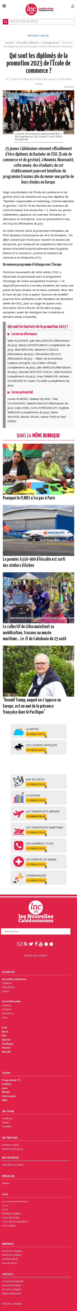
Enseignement (51, 42)
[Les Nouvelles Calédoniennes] (39, 9)
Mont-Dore (8, 1013)
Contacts (8, 1274)
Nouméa (6, 1005)
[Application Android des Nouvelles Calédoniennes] (46, 944)
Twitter (6, 1122)
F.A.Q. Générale (10, 1217)
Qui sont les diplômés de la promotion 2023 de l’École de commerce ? (38, 63)
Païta (4, 1017)
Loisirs (6, 1073)
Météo (6, 1092)
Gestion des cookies (35, 955)
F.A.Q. (5, 1194)
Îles (4, 1035)
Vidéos (6, 1183)
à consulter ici (36, 734)
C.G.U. (5, 1205)
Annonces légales (12, 1289)
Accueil (9, 42)
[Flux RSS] (26, 944)
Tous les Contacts (12, 1303)
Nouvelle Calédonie (28, 42)
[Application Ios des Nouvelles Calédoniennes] (52, 944)
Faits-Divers (8, 987)
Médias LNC (8, 1176)
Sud (4, 1027)
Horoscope (9, 1096)
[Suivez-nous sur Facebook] (36, 944)
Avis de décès (9, 1263)
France (6, 1047)
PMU (4, 1100)
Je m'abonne (56, 4)
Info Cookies (9, 1225)
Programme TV (11, 1080)
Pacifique (7, 1043)
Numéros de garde (12, 1149)
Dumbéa (6, 1009)
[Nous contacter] (20, 944)
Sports (6, 1039)
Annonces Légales (12, 1251)
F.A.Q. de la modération (15, 1221)
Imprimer (69, 86)
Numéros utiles (10, 1144)
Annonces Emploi (11, 1254)
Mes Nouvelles (10, 1157)
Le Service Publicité (12, 1281)
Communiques (10, 1259)
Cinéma (6, 1084)
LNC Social (8, 1111)
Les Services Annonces (15, 1201)
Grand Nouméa (11, 1001)
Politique (7, 983)
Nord (5, 1031)
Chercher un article (12, 1164)
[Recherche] (5, 21)
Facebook (7, 1118)
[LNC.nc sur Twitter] (31, 944)
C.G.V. (5, 1209)
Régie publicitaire (11, 1293)
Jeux (4, 1088)
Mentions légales (11, 1213)
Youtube (6, 1126)
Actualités (8, 972)
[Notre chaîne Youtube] (41, 944)
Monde (6, 1051)
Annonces (8, 1243)
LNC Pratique (9, 1137)
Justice (5, 991)
